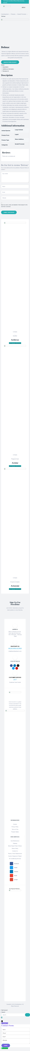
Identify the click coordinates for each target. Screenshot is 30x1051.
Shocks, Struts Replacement (15, 853)
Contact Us (15, 851)
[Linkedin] (14, 665)
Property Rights (15, 832)
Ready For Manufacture (15, 343)
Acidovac (15, 340)
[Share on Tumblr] (12, 65)
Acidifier (15, 336)
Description (5, 67)
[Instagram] (18, 665)
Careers (15, 824)
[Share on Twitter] (8, 65)
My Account (4, 1010)
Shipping (15, 843)
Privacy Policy (15, 826)
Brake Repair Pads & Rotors (15, 846)
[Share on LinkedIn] (10, 65)
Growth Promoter (19, 144)
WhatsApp (5, 1048)
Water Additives (19, 139)
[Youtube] (16, 668)
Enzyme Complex (15, 582)
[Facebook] (11, 665)
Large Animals (19, 130)
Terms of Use (15, 829)
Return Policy (15, 848)
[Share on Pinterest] (17, 65)
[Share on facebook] (6, 65)
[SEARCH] (27, 1014)
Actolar (15, 463)
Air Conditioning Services (15, 858)
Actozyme (15, 586)
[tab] (16, 67)
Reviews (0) (6, 71)
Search (3, 1012)
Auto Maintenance (15, 841)
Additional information (8, 69)
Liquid (16, 134)
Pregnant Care (15, 459)
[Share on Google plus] (15, 65)
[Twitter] (13, 668)
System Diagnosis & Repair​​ (15, 856)
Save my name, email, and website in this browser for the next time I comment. (14, 205)
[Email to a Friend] (19, 65)
